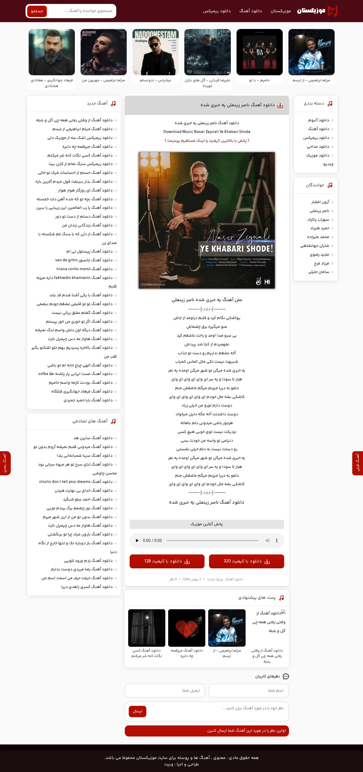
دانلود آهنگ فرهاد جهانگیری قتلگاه (82, 392)
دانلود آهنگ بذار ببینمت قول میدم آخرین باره (74, 182)
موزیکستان (281, 11)
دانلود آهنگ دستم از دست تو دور (84, 217)
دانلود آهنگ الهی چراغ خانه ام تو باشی (80, 365)
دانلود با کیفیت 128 (163, 561)
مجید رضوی (319, 255)
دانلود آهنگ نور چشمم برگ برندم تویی (80, 508)
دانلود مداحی (318, 147)
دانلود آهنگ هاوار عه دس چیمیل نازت (80, 339)
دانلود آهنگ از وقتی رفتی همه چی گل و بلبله (74, 120)
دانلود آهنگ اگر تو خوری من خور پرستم (79, 322)
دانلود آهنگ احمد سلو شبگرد (88, 499)
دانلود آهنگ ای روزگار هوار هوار (85, 190)
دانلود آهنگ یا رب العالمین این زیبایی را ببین (74, 208)
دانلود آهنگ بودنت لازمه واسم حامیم (81, 383)
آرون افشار (320, 202)
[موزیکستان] (317, 11)
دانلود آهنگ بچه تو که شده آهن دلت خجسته (75, 199)
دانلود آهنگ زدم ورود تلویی (88, 561)
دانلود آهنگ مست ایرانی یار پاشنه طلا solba (75, 374)
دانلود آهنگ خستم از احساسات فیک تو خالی (75, 173)
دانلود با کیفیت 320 (242, 561)
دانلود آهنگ (250, 11)
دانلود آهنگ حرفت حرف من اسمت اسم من (77, 578)
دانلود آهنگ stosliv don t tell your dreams (76, 482)
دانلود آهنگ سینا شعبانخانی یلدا (85, 456)
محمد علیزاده (318, 237)
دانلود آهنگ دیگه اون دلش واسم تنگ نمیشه (74, 330)
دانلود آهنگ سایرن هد (93, 438)
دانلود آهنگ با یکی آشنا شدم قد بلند (81, 295)
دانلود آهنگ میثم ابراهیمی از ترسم (82, 129)
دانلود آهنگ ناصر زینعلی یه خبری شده (238, 105)
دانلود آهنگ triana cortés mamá (84, 269)
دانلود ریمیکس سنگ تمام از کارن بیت (80, 164)
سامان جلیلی (318, 272)
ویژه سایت (215, 579)
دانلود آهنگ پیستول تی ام (89, 252)
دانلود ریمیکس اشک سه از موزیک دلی (80, 138)
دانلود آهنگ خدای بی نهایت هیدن (84, 491)
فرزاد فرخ (321, 263)
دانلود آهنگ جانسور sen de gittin (84, 260)
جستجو (37, 11)
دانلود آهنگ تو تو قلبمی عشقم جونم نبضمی (75, 304)
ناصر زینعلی (207, 123)
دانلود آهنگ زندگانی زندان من (87, 225)
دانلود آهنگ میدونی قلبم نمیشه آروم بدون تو (73, 447)
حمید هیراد (319, 228)
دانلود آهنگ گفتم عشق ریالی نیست (82, 313)
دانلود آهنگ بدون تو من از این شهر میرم (78, 517)
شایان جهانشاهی (314, 246)
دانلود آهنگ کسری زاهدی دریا (87, 587)
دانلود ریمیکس (217, 11)
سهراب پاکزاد (318, 220)
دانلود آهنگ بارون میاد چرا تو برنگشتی (80, 534)
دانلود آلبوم (318, 120)
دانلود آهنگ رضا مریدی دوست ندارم (82, 569)
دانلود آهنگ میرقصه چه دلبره (87, 147)
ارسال (137, 711)
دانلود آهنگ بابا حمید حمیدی (88, 400)
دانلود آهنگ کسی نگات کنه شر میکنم (80, 156)
